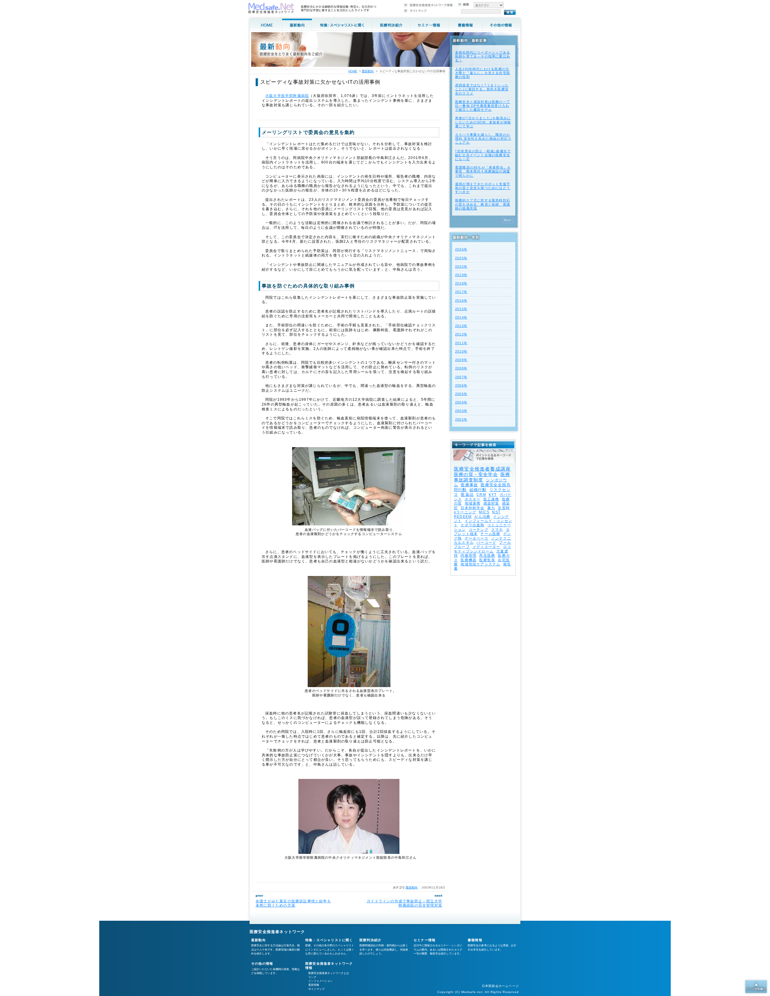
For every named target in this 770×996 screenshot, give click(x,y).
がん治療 (482, 517)
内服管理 (468, 555)
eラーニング (465, 512)
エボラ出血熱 (472, 525)
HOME (352, 71)
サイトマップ (316, 989)
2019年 (461, 275)
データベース (476, 538)
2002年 (461, 419)
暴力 (491, 508)
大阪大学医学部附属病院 (287, 96)
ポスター (473, 499)
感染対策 (491, 503)
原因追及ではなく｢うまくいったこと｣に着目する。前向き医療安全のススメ (482, 89)
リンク (312, 977)
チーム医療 (490, 534)
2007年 (461, 377)
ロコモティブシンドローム (482, 549)
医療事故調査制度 (482, 477)
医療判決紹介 (370, 940)
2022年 (461, 266)
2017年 (461, 292)
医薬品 (467, 494)
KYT (493, 495)
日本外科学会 (472, 508)
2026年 (461, 249)
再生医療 (487, 555)
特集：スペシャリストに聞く (329, 940)
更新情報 (313, 984)
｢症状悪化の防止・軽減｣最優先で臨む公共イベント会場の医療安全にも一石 (483, 155)
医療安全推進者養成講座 (482, 469)
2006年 (461, 385)
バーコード (486, 542)
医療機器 (468, 560)
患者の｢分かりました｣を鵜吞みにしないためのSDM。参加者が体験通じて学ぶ (483, 122)
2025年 (461, 258)
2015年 (461, 309)
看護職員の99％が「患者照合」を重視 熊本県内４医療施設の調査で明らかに (483, 171)
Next (508, 220)
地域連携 (473, 503)
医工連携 (491, 499)
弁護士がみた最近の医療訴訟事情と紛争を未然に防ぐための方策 (293, 903)
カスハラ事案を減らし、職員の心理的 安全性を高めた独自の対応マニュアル (483, 138)
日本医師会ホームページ (500, 986)
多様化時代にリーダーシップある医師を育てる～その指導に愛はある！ (482, 56)
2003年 (461, 410)
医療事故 (469, 485)
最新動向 (412, 887)
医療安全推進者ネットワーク (277, 931)
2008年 (461, 368)
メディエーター (486, 547)
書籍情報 (475, 940)
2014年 (461, 317)
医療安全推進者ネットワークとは (328, 973)
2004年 (461, 402)
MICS (484, 512)
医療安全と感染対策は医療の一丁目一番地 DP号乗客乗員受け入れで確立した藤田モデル (482, 105)
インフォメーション (320, 980)
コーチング (478, 530)
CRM (481, 495)
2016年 (461, 300)
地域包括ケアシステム (480, 564)
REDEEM (463, 517)
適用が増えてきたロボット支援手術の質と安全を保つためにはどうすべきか (482, 188)
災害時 (504, 508)
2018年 (461, 283)
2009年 (461, 360)
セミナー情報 (425, 940)
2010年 (461, 351)
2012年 (461, 334)
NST (496, 512)
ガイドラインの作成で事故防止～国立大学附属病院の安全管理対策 (404, 903)
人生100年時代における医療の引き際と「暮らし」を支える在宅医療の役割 (482, 73)
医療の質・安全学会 (476, 474)
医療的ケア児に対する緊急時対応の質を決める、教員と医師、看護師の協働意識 (482, 204)
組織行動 (478, 489)
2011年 (461, 343)
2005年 (461, 394)
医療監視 (487, 560)
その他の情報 (262, 963)
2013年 (461, 326)
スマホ (497, 530)
